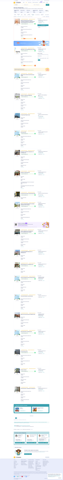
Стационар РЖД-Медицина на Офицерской (26, 252)
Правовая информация (46, 478)
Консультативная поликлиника (27, 296)
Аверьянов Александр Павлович (44, 435)
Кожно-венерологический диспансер (28, 277)
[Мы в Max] (48, 457)
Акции (47, 2)
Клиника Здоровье (18, 439)
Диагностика (29, 2)
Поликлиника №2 (24, 351)
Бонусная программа (23, 463)
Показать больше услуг (47, 10)
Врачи (24, 2)
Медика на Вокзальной (25, 172)
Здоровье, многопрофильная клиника (28, 49)
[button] (19, 5)
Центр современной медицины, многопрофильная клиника (27, 232)
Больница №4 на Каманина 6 (26, 331)
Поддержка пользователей (24, 464)
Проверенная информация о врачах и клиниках (24, 461)
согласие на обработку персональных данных (53, 475)
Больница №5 (23, 132)
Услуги (26, 2)
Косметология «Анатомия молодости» (28, 388)
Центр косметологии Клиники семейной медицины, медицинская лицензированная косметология (28, 21)
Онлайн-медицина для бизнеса (38, 468)
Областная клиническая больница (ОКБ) (27, 75)
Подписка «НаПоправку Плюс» (38, 467)
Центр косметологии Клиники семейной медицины (42, 439)
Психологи (44, 2)
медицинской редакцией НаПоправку (24, 425)
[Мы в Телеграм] (46, 457)
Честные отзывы (23, 462)
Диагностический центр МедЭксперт (28, 314)
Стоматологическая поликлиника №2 (28, 193)
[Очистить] (22, 5)
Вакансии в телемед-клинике (38, 463)
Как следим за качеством (38, 465)
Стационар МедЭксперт (25, 114)
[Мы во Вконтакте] (47, 457)
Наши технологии (38, 464)
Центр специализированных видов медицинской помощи (27, 204)
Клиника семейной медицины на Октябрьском (27, 152)
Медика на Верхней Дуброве (26, 95)
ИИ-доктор (40, 2)
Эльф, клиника (23, 369)
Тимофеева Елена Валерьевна (20, 435)
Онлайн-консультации (35, 2)
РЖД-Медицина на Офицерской (27, 264)
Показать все (22, 90)
